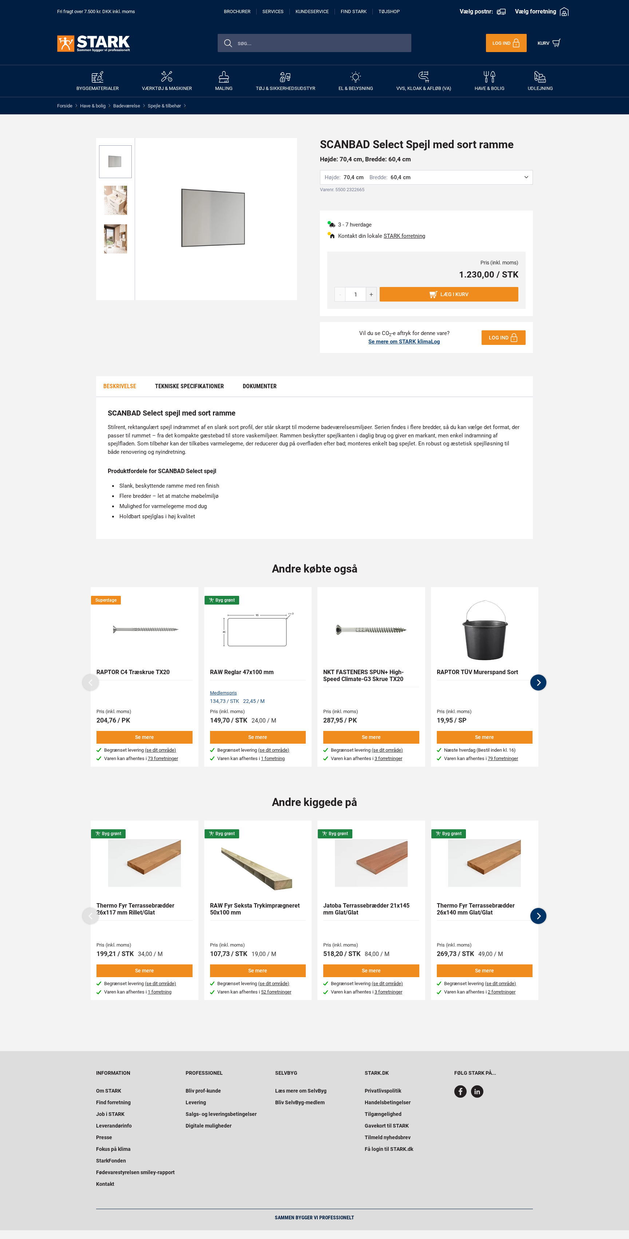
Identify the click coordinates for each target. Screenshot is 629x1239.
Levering (196, 1102)
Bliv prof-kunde (203, 1091)
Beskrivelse (119, 386)
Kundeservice (312, 11)
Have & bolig (93, 106)
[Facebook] (462, 1096)
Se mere (144, 737)
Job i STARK (110, 1114)
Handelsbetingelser (388, 1102)
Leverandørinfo (114, 1126)
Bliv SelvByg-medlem (300, 1102)
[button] (538, 682)
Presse (104, 1137)
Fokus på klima (113, 1149)
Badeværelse (126, 106)
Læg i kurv (454, 294)
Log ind (499, 338)
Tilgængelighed (383, 1114)
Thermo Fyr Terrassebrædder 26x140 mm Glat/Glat (476, 909)
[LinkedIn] (477, 1096)
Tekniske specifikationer (189, 386)
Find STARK (354, 11)
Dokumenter (260, 386)
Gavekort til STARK (387, 1126)
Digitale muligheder (209, 1126)
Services (273, 11)
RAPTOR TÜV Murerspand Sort (477, 672)
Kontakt (105, 1184)
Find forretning (113, 1102)
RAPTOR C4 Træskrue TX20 (133, 672)
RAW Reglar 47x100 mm (242, 672)
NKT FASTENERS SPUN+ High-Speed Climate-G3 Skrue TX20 (363, 676)
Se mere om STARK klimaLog (404, 341)
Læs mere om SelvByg (301, 1091)
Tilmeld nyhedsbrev (388, 1137)
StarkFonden (111, 1161)
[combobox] (314, 43)
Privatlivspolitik (383, 1091)
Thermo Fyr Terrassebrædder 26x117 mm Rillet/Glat (135, 909)
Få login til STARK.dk (389, 1149)
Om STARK (108, 1091)
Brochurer (237, 11)
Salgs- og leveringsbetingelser (221, 1114)
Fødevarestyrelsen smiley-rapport (135, 1172)
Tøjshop (389, 11)
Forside (64, 106)
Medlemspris (223, 693)
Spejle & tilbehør (164, 106)
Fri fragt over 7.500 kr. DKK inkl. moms (96, 11)
